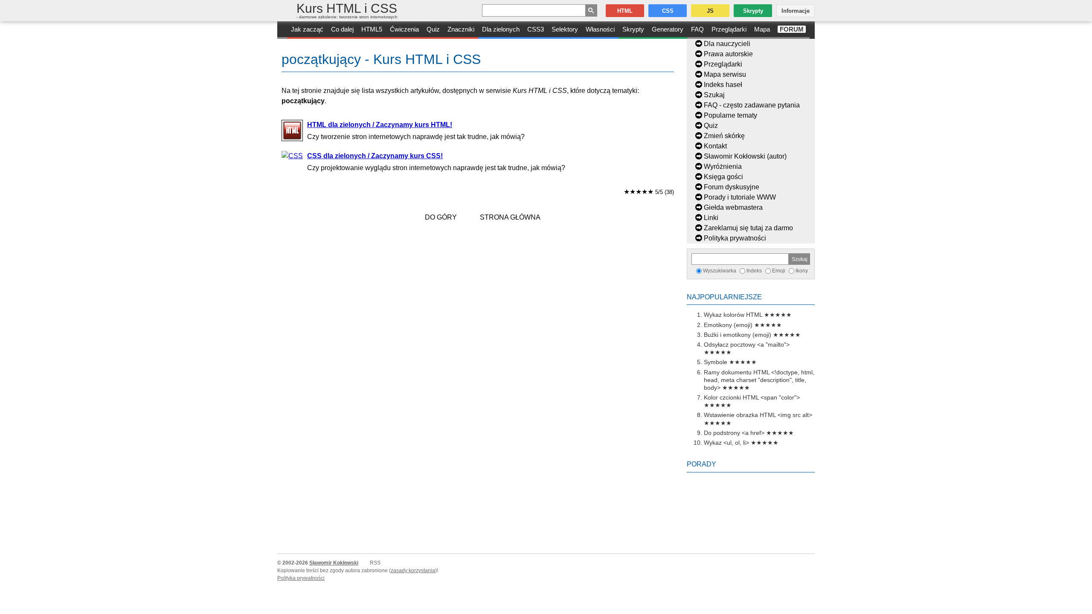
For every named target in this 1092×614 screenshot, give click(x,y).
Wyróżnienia (723, 166)
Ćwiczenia (404, 29)
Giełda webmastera (733, 207)
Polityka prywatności (735, 238)
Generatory (667, 29)
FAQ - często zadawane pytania (752, 105)
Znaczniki (460, 29)
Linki (711, 217)
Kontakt (715, 146)
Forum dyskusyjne (731, 187)
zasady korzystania (413, 570)
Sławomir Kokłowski (333, 563)
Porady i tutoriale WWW (740, 197)
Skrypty (633, 29)
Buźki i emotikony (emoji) (737, 334)
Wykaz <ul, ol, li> (726, 442)
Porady (701, 464)
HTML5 (371, 29)
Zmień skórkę (724, 135)
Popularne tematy (730, 115)
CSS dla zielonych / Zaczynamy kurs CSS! (375, 155)
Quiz (433, 29)
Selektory (565, 29)
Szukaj (714, 94)
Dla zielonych (501, 29)
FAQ (697, 29)
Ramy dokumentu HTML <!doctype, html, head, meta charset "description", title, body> (759, 380)
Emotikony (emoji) (728, 324)
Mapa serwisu (725, 74)
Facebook (1084, 606)
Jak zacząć (307, 29)
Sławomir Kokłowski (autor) (745, 156)
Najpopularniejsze (724, 297)
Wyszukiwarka (719, 271)
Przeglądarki (729, 29)
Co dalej (342, 29)
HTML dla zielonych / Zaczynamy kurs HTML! (379, 124)
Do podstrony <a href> (734, 432)
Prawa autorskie (728, 54)
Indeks (754, 271)
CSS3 (535, 29)
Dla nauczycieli (727, 43)
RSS (375, 563)
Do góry (441, 217)
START (282, 30)
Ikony (802, 271)
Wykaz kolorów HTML (733, 314)
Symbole (715, 362)
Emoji (778, 271)
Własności (600, 29)
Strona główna (510, 217)
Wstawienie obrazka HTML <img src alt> (758, 414)
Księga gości (723, 176)
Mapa (762, 29)
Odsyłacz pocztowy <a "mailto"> (747, 344)
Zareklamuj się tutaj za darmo (748, 228)
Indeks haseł (723, 84)
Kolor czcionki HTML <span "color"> (752, 397)
